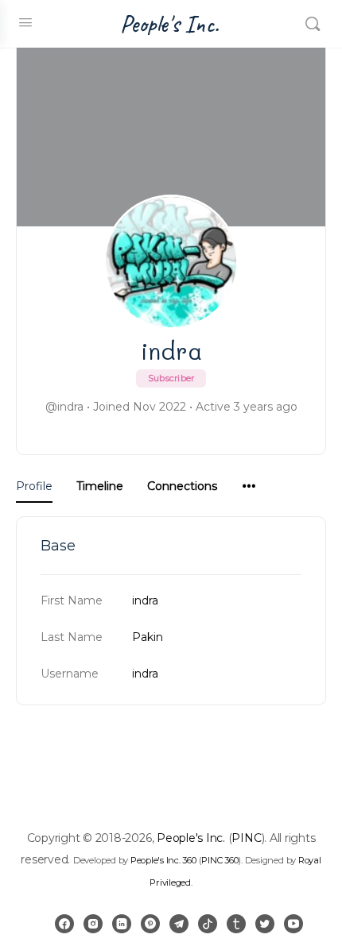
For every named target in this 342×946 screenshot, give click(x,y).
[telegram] (178, 923)
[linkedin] (121, 923)
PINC (246, 838)
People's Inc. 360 (163, 860)
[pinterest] (150, 923)
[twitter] (264, 923)
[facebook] (64, 923)
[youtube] (293, 923)
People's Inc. (169, 24)
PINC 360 (219, 860)
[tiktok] (207, 923)
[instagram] (93, 923)
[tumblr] (236, 923)
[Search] (312, 24)
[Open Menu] (25, 22)
